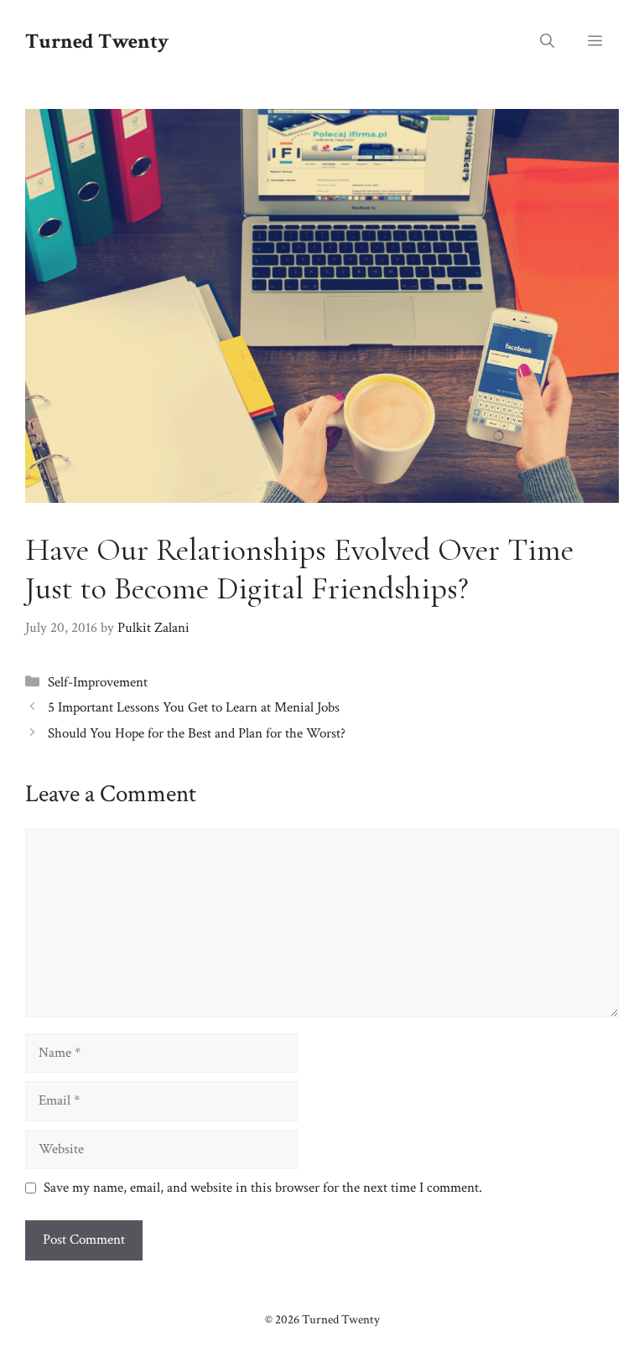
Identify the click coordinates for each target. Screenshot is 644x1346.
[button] (547, 42)
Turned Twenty (97, 41)
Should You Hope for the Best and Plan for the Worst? (196, 733)
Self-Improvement (98, 682)
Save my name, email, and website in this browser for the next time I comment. (263, 1187)
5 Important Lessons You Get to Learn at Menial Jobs (194, 707)
